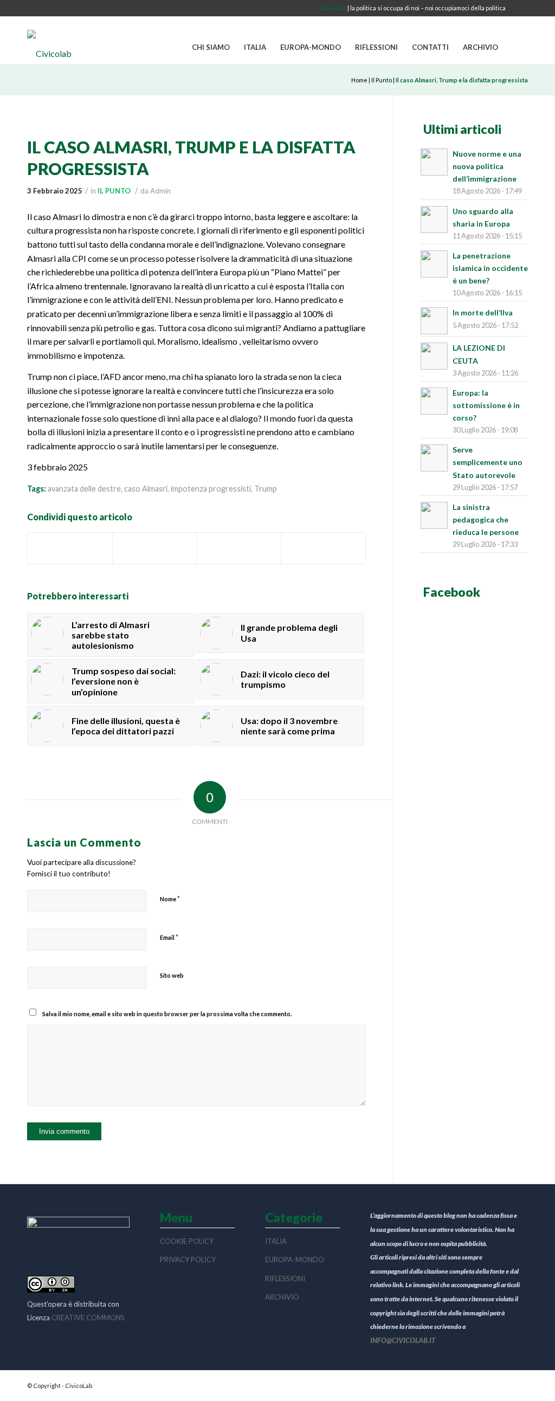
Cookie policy (187, 1241)
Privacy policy (188, 1259)
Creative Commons (88, 1317)
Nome (170, 898)
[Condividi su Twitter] (155, 548)
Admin (160, 190)
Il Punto (381, 79)
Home (359, 79)
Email (169, 937)
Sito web (172, 975)
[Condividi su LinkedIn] (323, 548)
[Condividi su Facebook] (70, 548)
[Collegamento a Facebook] (520, 8)
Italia (276, 1241)
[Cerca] (516, 48)
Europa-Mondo (294, 1259)
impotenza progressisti (211, 488)
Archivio (282, 1297)
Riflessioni (285, 1278)
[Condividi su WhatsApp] (239, 548)
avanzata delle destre (84, 488)
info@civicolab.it (402, 1340)
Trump (265, 488)
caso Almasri (145, 488)
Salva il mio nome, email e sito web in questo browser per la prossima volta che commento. (167, 1013)
